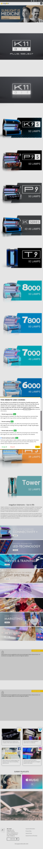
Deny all (12, 447)
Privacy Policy (27, 409)
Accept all (4, 447)
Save (37, 447)
